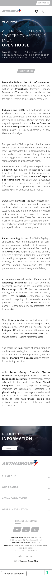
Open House (10, 22)
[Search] (42, 11)
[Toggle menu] (48, 11)
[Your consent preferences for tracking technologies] (47, 572)
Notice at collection (13, 573)
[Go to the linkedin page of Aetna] (26, 529)
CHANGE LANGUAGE (26, 520)
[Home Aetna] (11, 10)
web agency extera (26, 556)
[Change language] (36, 11)
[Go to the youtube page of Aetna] (17, 529)
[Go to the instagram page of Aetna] (34, 529)
